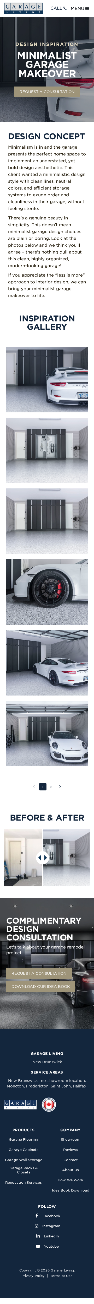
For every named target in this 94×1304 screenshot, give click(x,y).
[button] (47, 379)
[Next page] (60, 787)
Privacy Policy (33, 1276)
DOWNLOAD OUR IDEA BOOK (40, 986)
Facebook (51, 1216)
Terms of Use (61, 1276)
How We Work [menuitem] (70, 1180)
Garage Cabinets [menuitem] (23, 1150)
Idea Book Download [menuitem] (70, 1190)
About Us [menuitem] (70, 1170)
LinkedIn (51, 1236)
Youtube (51, 1246)
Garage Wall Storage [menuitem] (23, 1160)
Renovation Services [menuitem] (23, 1182)
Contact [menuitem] (70, 1160)
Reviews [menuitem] (70, 1150)
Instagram (51, 1226)
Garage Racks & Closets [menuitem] (23, 1170)
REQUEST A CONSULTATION (47, 92)
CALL (56, 8)
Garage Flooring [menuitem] (23, 1139)
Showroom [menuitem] (70, 1139)
